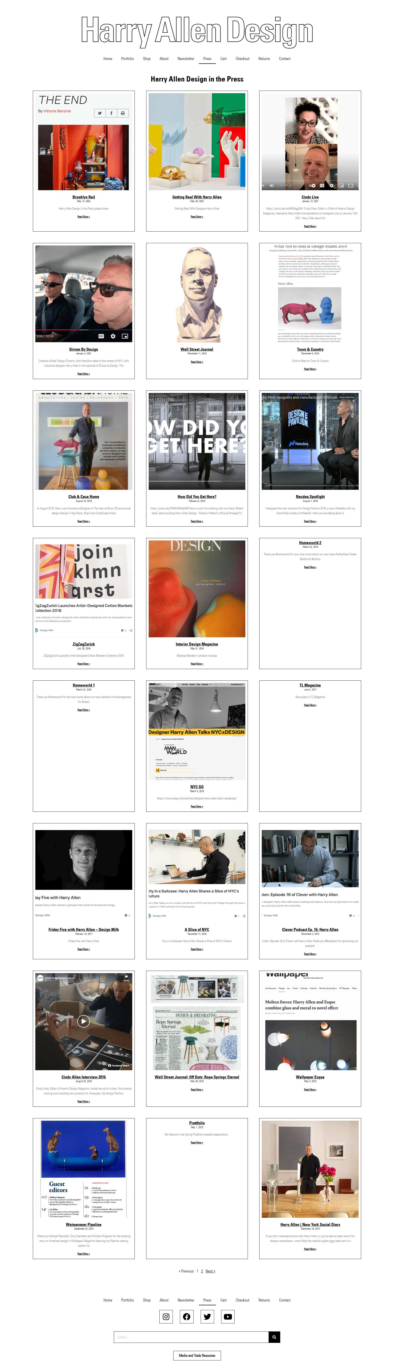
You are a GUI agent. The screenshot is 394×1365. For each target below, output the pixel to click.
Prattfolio (197, 1122)
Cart (223, 58)
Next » (210, 1271)
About (164, 58)
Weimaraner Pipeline (83, 1224)
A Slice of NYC (197, 929)
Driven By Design (83, 349)
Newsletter (186, 58)
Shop (146, 58)
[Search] (274, 1337)
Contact (284, 58)
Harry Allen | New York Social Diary (310, 1224)
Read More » (84, 216)
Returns (264, 58)
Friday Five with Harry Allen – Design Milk (84, 929)
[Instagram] (166, 1316)
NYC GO (197, 786)
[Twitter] (207, 1316)
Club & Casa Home (83, 496)
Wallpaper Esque (310, 1077)
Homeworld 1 (84, 685)
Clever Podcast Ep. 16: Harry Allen (310, 929)
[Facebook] (186, 1316)
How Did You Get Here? (197, 496)
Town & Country (310, 349)
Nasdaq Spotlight (310, 496)
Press (207, 58)
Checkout (242, 58)
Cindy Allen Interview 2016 (84, 1077)
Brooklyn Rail (84, 197)
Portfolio (127, 58)
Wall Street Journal (197, 349)
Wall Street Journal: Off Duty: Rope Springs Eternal (197, 1077)
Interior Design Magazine (197, 644)
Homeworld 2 (310, 542)
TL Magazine (310, 685)
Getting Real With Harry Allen (197, 197)
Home (108, 58)
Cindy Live (310, 197)
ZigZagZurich (84, 644)
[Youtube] (228, 1316)
